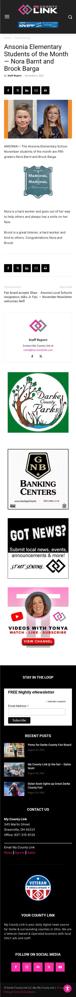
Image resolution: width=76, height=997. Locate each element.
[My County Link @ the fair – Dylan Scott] (14, 770)
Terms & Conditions (24, 992)
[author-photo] (38, 334)
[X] (17, 90)
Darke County (22, 38)
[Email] (36, 90)
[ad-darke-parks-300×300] (38, 431)
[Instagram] (26, 967)
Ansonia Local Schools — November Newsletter (55, 295)
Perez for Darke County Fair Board (49, 744)
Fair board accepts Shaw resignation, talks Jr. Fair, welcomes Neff (21, 297)
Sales (31, 852)
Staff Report (14, 75)
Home (7, 38)
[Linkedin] (27, 90)
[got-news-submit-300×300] (38, 577)
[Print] (45, 90)
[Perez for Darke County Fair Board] (14, 750)
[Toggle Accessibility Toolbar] (67, 988)
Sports (20, 852)
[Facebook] (8, 90)
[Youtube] (60, 967)
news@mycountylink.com (38, 349)
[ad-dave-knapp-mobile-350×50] (38, 31)
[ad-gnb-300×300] (38, 508)
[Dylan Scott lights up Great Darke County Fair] (14, 789)
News (8, 852)
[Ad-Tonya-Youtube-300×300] (38, 647)
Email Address (18, 706)
